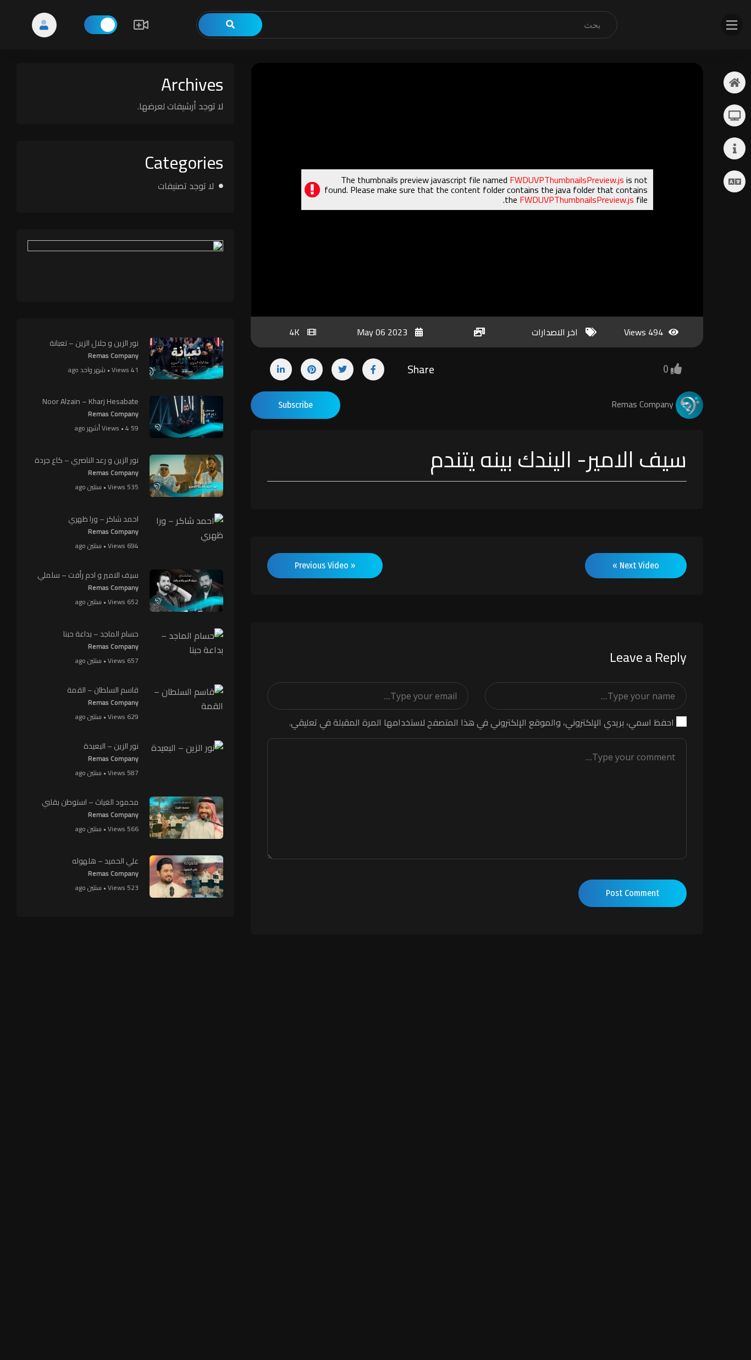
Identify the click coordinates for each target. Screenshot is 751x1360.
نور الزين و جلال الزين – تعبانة (94, 343)
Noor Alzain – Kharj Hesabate (90, 401)
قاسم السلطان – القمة (103, 690)
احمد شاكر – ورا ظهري (103, 519)
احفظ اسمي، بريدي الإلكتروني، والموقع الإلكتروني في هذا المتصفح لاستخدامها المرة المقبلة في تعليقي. (481, 722)
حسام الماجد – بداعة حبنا (101, 634)
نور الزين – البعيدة (111, 746)
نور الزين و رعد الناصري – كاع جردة (87, 460)
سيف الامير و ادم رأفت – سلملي (88, 575)
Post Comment (632, 893)
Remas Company (113, 355)
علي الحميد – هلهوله (105, 861)
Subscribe (295, 405)
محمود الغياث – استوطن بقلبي (90, 802)
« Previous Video (325, 565)
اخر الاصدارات (555, 332)
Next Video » (635, 565)
